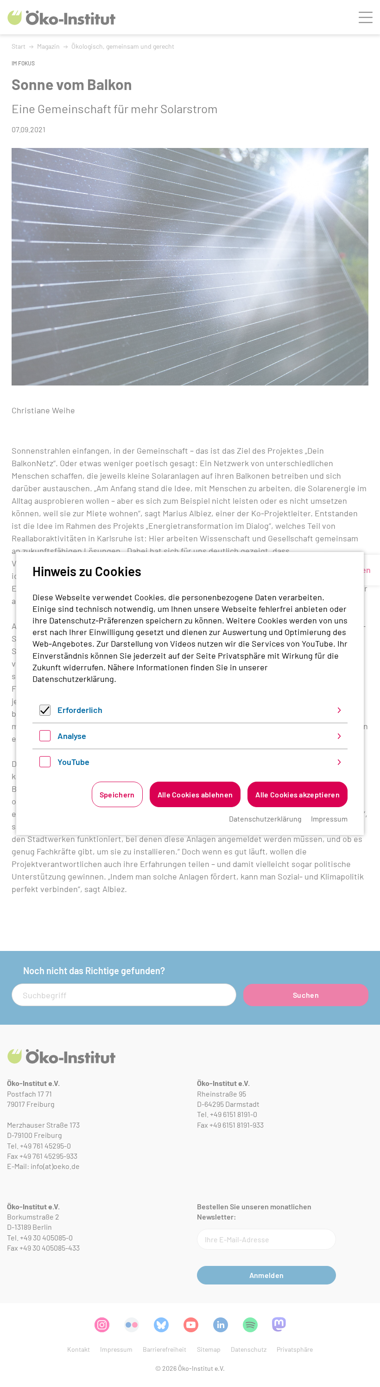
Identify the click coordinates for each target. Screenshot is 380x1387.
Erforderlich (79, 710)
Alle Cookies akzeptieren (297, 794)
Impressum (329, 818)
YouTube (73, 762)
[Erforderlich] (45, 712)
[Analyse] (45, 738)
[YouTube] (45, 764)
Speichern (117, 794)
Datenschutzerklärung (73, 679)
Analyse (71, 736)
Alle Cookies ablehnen (195, 794)
